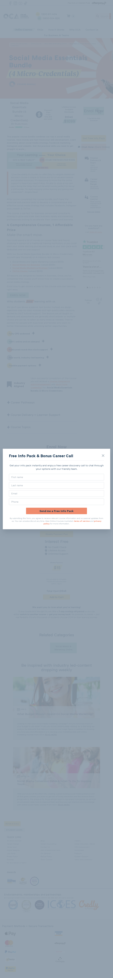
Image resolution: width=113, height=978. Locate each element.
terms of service (82, 521)
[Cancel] (103, 456)
